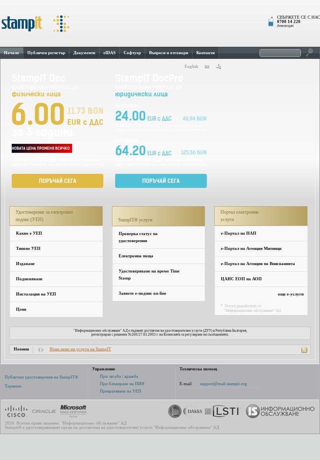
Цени (21, 309)
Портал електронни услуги (239, 215)
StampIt (160, 23)
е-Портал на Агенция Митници (251, 248)
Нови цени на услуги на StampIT (80, 349)
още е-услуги (291, 294)
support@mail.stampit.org (223, 384)
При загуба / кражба (119, 376)
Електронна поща (136, 256)
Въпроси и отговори (168, 52)
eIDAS (109, 52)
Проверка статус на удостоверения (138, 237)
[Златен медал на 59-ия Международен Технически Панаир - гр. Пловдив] (173, 411)
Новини (21, 349)
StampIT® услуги (135, 220)
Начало (11, 52)
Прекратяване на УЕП (120, 391)
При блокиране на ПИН (122, 384)
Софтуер (132, 52)
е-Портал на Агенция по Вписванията (258, 264)
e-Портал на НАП (238, 233)
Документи (84, 52)
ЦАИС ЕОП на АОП (241, 279)
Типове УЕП (28, 248)
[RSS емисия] (304, 350)
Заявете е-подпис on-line (142, 293)
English (191, 66)
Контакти (205, 52)
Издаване (25, 264)
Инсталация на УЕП (36, 294)
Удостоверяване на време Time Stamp (149, 274)
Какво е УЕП (29, 233)
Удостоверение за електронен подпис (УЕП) (44, 215)
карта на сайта (218, 67)
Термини (13, 386)
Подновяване (29, 279)
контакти (207, 67)
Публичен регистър (46, 52)
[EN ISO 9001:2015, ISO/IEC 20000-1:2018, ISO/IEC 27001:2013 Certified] (193, 411)
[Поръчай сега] (57, 131)
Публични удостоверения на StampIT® (41, 377)
